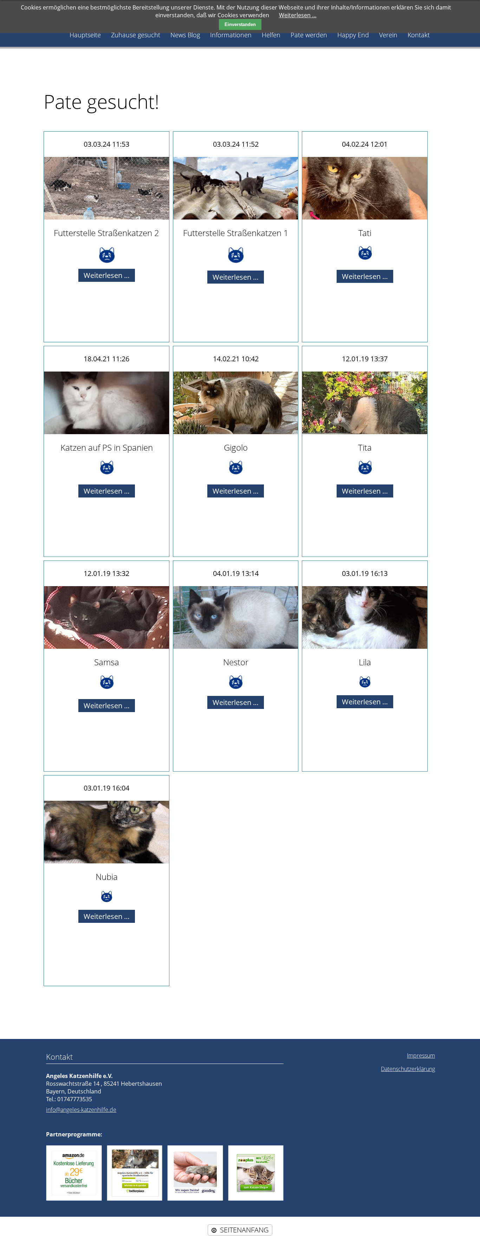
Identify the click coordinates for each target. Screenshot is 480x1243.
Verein (388, 35)
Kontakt (419, 35)
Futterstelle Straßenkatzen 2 (106, 233)
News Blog (185, 35)
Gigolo (236, 447)
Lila (365, 662)
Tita (365, 447)
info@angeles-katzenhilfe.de (81, 1110)
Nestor (235, 662)
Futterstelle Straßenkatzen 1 (235, 233)
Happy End (353, 35)
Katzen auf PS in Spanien (106, 447)
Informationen (231, 35)
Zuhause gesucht (135, 35)
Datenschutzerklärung (408, 1069)
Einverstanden (240, 24)
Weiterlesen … (109, 276)
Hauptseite (85, 35)
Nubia (107, 876)
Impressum (421, 1055)
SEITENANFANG (244, 1230)
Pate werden (309, 35)
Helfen (271, 35)
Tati (364, 233)
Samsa (106, 662)
